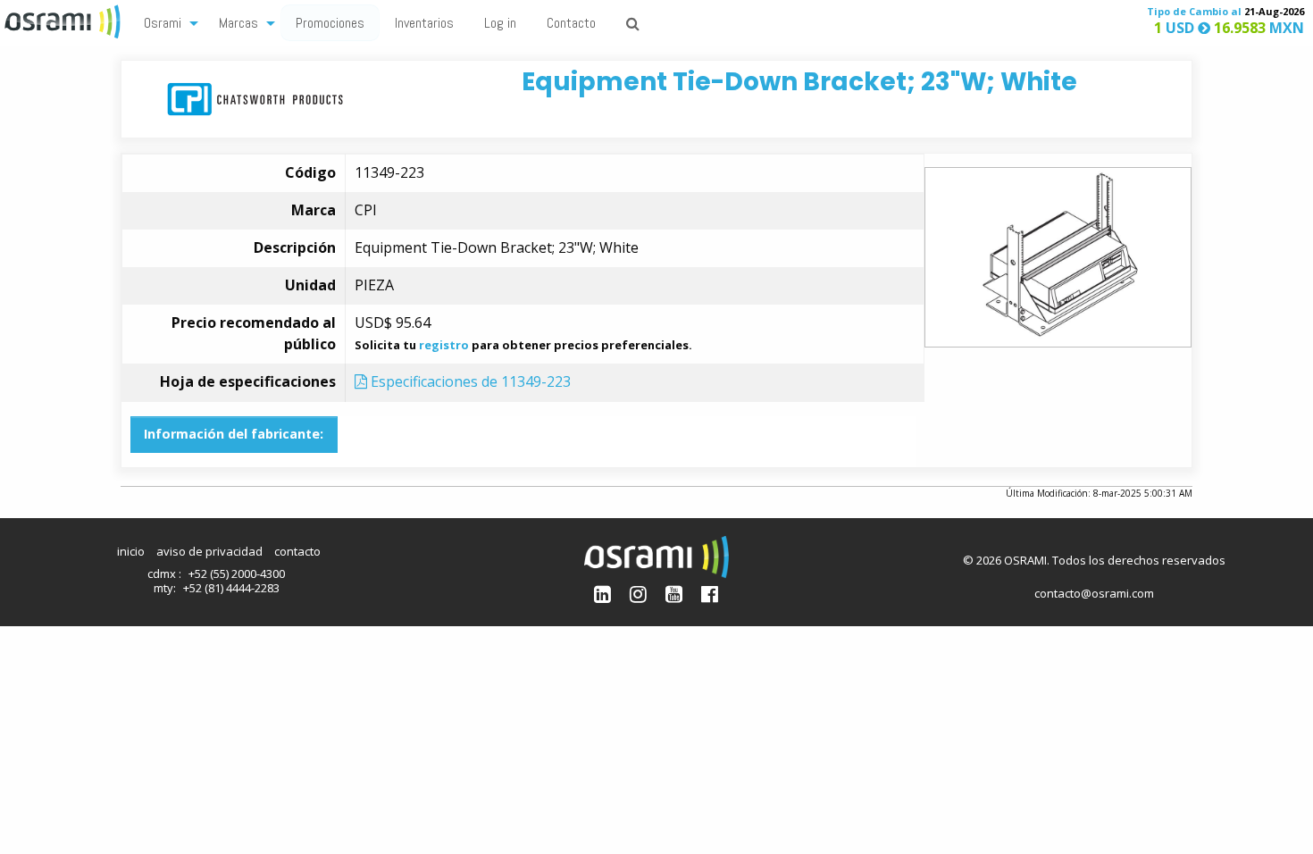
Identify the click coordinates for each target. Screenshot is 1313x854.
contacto (297, 551)
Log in (500, 22)
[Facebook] (709, 593)
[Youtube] (673, 593)
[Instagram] (638, 593)
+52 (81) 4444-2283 (231, 588)
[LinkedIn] (602, 593)
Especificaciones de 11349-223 (469, 381)
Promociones (330, 22)
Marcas (238, 22)
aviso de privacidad (209, 551)
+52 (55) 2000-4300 (236, 573)
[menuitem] (166, 22)
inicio (131, 551)
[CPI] (255, 97)
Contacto (571, 22)
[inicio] (64, 19)
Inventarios (424, 22)
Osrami (162, 22)
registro (444, 345)
